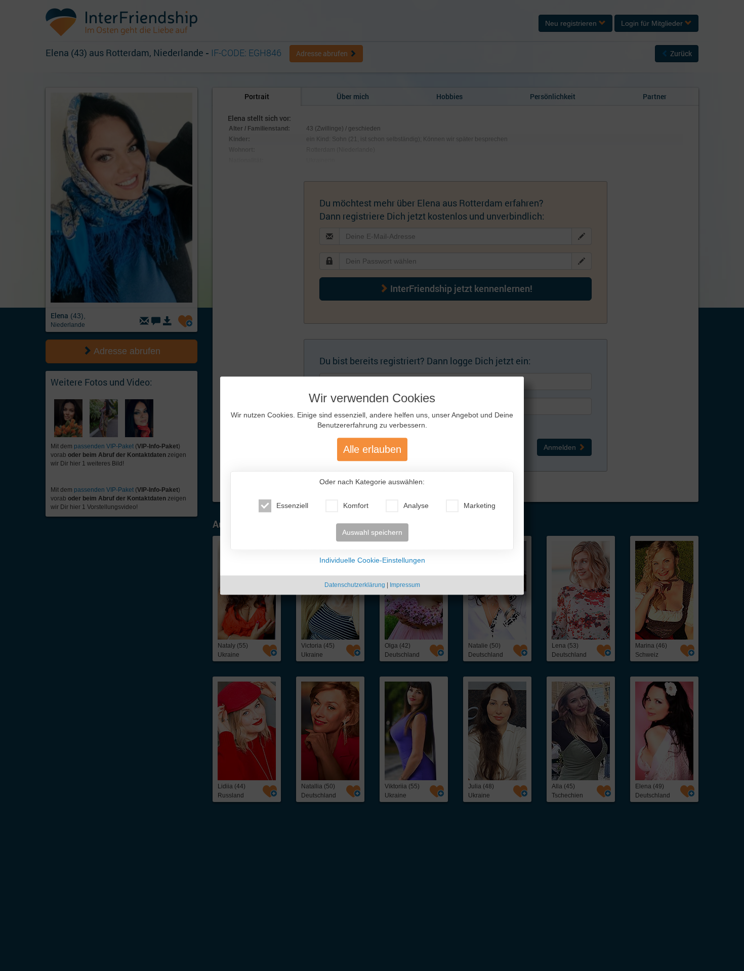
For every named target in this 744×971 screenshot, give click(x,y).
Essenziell (292, 505)
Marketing (479, 505)
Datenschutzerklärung (354, 584)
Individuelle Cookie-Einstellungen (372, 560)
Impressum (405, 584)
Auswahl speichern (372, 532)
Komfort (355, 505)
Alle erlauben (372, 449)
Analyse (416, 505)
